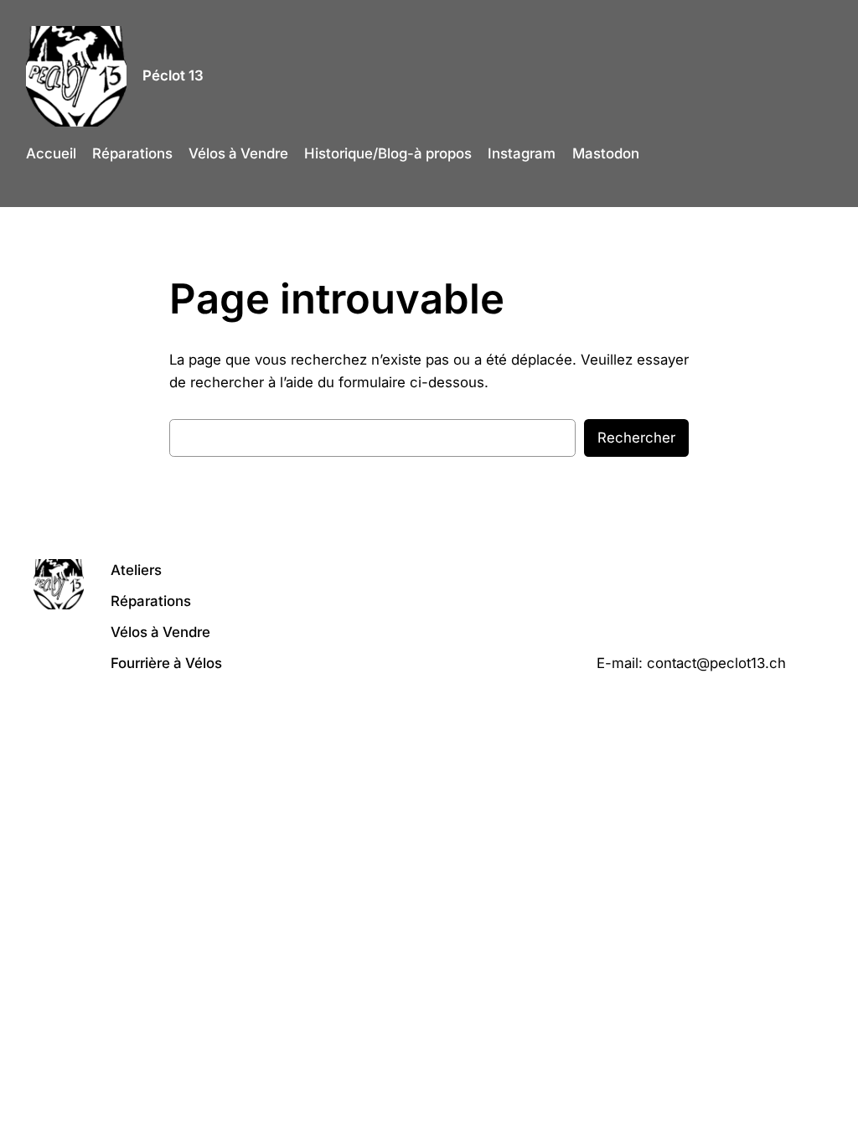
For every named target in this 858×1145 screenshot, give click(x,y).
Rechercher (636, 437)
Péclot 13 (173, 75)
